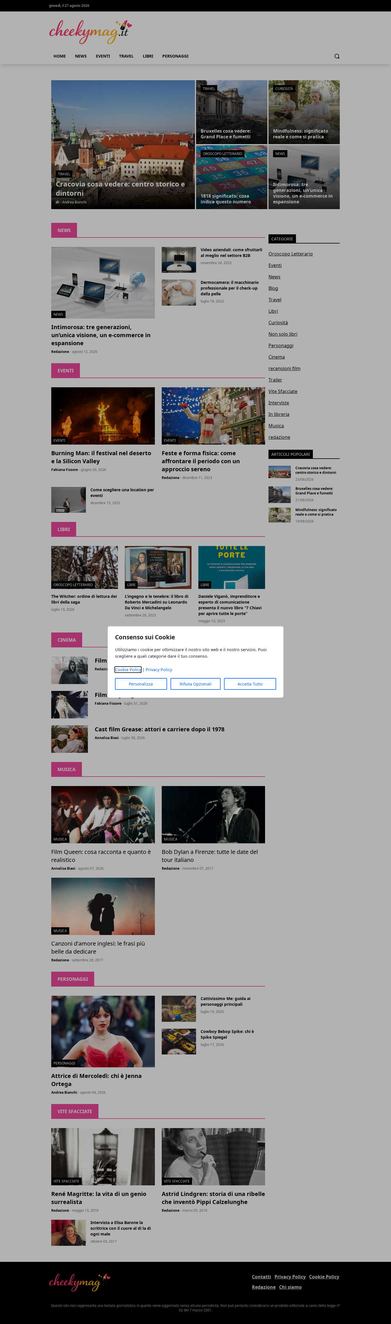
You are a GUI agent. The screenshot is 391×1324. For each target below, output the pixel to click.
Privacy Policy (159, 669)
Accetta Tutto (250, 684)
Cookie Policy (128, 669)
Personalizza (141, 684)
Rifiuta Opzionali (196, 684)
